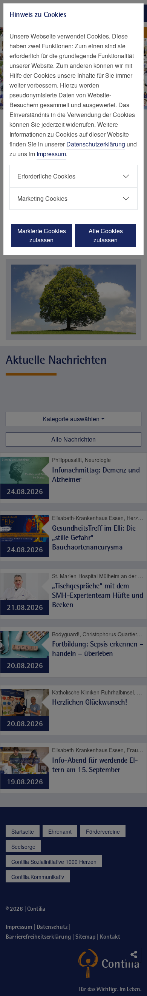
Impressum (51, 153)
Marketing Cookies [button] (42, 198)
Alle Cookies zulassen (106, 235)
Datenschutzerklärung (95, 144)
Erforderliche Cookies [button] (46, 176)
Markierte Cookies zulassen (41, 235)
